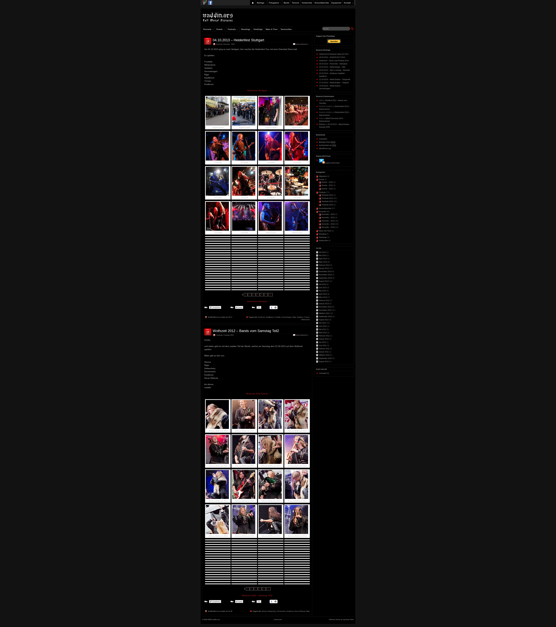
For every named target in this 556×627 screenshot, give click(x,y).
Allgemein (323, 176)
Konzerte (207, 29)
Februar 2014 (324, 265)
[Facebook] (210, 2)
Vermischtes (286, 29)
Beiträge (260, 3)
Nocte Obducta (300, 611)
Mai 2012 (322, 329)
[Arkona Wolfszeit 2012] (218, 414)
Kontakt (347, 3)
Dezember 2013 (325, 272)
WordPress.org (325, 148)
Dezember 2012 (325, 307)
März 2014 (323, 262)
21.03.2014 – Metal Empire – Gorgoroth (334, 79)
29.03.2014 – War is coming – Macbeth (334, 70)
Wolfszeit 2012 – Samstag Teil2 (257, 595)
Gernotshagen (286, 317)
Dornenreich (281, 611)
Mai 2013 (322, 291)
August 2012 (324, 320)
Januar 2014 (324, 268)
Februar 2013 (324, 300)
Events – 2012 (327, 189)
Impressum (278, 619)
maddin (222, 317)
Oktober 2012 (324, 313)
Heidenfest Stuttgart (257, 90)
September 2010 (325, 358)
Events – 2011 (327, 185)
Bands (286, 3)
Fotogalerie (274, 3)
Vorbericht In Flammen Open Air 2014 (334, 54)
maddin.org (216, 619)
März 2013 (323, 297)
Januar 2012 (324, 339)
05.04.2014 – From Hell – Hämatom (333, 64)
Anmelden (323, 139)
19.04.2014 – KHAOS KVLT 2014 (332, 57)
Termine (295, 3)
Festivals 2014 (327, 205)
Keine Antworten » (302, 44)
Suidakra (300, 317)
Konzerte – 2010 (328, 214)
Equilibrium (270, 317)
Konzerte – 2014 (328, 227)
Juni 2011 (323, 345)
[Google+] (204, 2)
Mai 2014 (322, 255)
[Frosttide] (218, 146)
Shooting (322, 234)
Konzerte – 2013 (328, 224)
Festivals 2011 (327, 195)
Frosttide (277, 317)
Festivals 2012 (228, 335)
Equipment (336, 3)
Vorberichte (307, 3)
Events (219, 29)
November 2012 (325, 310)
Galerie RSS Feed (332, 163)
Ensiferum (261, 317)
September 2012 (325, 317)
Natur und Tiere (325, 231)
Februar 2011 (324, 349)
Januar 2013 (324, 304)
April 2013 (323, 294)
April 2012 (323, 333)
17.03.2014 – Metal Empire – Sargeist (334, 83)
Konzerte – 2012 (328, 221)
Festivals (232, 29)
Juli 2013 (322, 284)
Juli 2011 (322, 342)
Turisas (306, 317)
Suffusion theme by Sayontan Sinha (341, 619)
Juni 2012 (323, 326)
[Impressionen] (218, 111)
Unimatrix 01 (324, 373)
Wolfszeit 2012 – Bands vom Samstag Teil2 (246, 331)
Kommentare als (327, 145)
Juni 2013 (323, 288)
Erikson (322, 124)
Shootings (245, 29)
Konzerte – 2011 (328, 218)
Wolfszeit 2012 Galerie (257, 394)
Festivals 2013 (327, 201)
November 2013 (325, 275)
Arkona (264, 611)
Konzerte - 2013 (229, 44)
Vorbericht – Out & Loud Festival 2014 (334, 61)
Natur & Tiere (271, 29)
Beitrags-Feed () (327, 142)
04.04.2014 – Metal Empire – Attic (332, 67)
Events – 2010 (327, 182)
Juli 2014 (322, 252)
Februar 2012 (324, 336)
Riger (294, 317)
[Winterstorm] (271, 216)
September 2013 (325, 278)
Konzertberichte (322, 3)
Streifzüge (258, 29)
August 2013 (324, 281)
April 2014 (323, 259)
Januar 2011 (324, 352)
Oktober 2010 (324, 355)
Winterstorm (305, 319)
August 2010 (324, 362)
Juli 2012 (322, 323)
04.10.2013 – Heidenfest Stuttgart (238, 40)
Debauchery (272, 611)
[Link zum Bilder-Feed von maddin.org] (322, 163)
